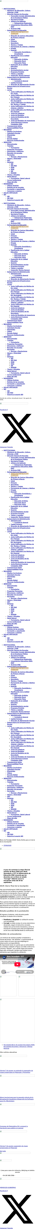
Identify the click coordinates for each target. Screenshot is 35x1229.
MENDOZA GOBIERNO (8, 1187)
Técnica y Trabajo (17, 45)
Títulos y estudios (17, 74)
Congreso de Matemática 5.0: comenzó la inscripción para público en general (14, 1127)
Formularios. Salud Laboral (20, 178)
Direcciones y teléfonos (15, 151)
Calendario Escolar (13, 133)
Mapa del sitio (12, 182)
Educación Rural (20, 61)
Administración (16, 79)
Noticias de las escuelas (15, 187)
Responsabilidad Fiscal (15, 128)
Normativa (11, 155)
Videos (9, 137)
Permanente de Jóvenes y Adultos (23, 46)
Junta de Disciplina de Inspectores (23, 120)
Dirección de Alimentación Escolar (23, 84)
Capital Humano (16, 83)
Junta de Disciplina (17, 115)
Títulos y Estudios (13, 175)
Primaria (14, 41)
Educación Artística (21, 59)
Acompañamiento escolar (20, 70)
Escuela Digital (12, 139)
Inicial (13, 39)
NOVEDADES (8, 184)
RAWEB (13, 173)
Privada (13, 48)
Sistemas (10, 162)
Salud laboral (12, 176)
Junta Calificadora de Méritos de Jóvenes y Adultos (22, 107)
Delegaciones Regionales (23, 23)
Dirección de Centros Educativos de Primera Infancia (22, 36)
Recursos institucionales (15, 140)
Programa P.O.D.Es (17, 72)
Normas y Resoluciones (19, 157)
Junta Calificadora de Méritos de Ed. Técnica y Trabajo (22, 103)
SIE (12, 171)
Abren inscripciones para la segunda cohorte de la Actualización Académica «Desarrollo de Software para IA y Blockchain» (17, 1099)
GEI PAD (14, 166)
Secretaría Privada (17, 19)
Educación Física (20, 63)
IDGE (12, 167)
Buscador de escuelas (14, 153)
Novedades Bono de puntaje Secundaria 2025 (19, 1045)
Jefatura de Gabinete (18, 21)
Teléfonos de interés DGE (24, 1175)
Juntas (9, 90)
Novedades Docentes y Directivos (15, 1046)
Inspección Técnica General (20, 75)
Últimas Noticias (13, 185)
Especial (14, 50)
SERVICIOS (7, 142)
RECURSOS (8, 129)
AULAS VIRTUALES (11, 193)
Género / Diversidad (14, 158)
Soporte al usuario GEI (15, 200)
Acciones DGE (15, 28)
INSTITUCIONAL (9, 9)
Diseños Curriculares (14, 131)
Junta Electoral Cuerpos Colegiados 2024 (19, 123)
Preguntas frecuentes (14, 149)
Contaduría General (21, 81)
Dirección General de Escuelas (17, 14)
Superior (14, 68)
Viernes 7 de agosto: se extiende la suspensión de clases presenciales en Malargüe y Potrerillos (16, 1071)
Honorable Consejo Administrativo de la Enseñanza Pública (23, 17)
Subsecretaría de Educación (17, 30)
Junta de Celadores (17, 113)
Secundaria (14, 43)
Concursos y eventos (14, 191)
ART (8, 160)
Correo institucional (14, 180)
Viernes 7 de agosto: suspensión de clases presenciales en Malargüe (14, 1147)
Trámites (10, 146)
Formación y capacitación (16, 189)
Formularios (15, 148)
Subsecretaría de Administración (18, 77)
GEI (12, 164)
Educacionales (12, 144)
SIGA (12, 169)
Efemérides (11, 135)
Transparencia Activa (14, 126)
